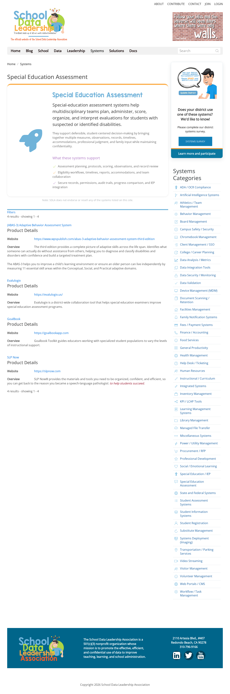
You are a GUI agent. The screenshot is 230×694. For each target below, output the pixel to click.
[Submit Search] (217, 51)
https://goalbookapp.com (51, 333)
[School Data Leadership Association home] (41, 648)
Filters (11, 212)
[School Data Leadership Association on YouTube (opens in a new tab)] (200, 655)
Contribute (176, 4)
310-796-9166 (189, 647)
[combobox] (199, 51)
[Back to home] (38, 26)
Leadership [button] (76, 50)
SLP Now (13, 357)
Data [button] (58, 50)
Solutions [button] (116, 50)
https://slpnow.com (47, 371)
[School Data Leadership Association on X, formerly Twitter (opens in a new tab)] (188, 655)
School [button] (43, 50)
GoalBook (13, 319)
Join (208, 4)
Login (218, 4)
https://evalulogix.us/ (48, 295)
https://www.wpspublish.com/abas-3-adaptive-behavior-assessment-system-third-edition (94, 239)
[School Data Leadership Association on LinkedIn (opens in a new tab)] (176, 655)
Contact (194, 4)
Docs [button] (133, 50)
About (159, 4)
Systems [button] (97, 50)
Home (15, 50)
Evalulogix (14, 281)
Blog (29, 50)
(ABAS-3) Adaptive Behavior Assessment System (39, 225)
